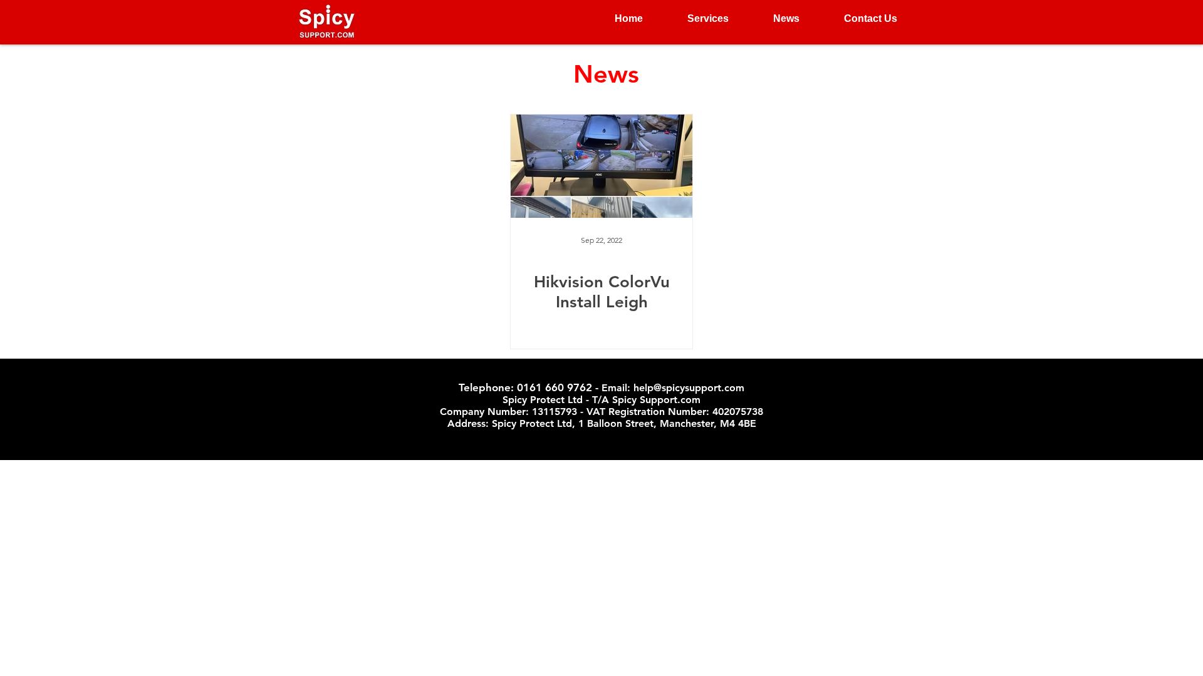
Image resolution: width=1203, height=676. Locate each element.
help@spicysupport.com (688, 388)
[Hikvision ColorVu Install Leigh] (601, 166)
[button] (695, 19)
